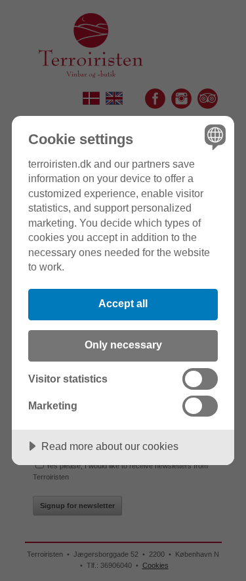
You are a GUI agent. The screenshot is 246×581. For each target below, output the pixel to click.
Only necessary (123, 344)
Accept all (123, 303)
